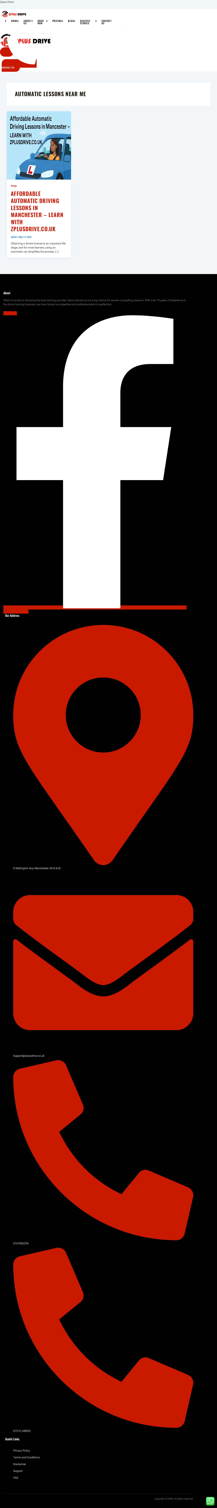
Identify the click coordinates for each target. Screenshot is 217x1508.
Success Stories (85, 22)
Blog (71, 21)
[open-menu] (121, 22)
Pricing (57, 21)
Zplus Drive (7, 2)
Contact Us (107, 22)
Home (14, 21)
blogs (14, 186)
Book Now (41, 22)
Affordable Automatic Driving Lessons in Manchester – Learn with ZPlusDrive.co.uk (37, 211)
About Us (27, 22)
